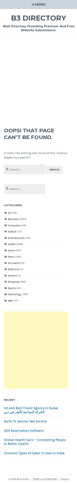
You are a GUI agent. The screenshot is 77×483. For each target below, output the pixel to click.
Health (12, 244)
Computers (14, 225)
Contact (65, 479)
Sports (12, 288)
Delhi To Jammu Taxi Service (25, 421)
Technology (14, 294)
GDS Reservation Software (24, 430)
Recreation (14, 263)
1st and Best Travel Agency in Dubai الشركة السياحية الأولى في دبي (31, 410)
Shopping (13, 281)
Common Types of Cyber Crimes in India (34, 453)
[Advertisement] (38, 83)
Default (12, 231)
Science (12, 275)
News (11, 256)
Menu (40, 4)
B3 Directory (38, 18)
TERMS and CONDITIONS (45, 479)
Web (10, 300)
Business (13, 219)
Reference (13, 269)
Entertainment (16, 238)
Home (11, 250)
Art (9, 212)
